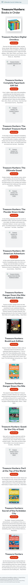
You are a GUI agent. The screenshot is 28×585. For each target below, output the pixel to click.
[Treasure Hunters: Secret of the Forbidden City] (14, 496)
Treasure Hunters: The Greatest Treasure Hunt (14, 127)
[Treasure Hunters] (14, 542)
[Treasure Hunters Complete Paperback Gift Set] (14, 68)
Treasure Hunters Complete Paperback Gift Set (14, 83)
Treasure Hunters (14, 554)
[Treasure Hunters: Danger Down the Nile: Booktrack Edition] (14, 280)
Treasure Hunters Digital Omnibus (14, 38)
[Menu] (2, 2)
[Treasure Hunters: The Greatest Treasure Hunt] (14, 114)
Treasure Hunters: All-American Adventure (14, 252)
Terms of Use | (16, 580)
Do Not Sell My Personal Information (12, 582)
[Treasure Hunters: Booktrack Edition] (14, 326)
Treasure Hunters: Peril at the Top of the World (14, 469)
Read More (17, 57)
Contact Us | (2, 582)
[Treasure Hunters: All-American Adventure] (14, 238)
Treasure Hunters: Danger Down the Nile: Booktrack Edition (14, 295)
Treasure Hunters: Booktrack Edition (14, 339)
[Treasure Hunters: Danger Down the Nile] (14, 371)
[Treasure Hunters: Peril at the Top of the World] (14, 456)
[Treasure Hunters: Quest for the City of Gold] (14, 414)
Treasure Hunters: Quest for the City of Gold (14, 428)
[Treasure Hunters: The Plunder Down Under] (14, 197)
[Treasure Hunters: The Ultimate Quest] (14, 155)
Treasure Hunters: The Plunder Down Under (14, 210)
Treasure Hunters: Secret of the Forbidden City (14, 511)
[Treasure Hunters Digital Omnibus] (14, 24)
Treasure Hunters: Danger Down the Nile (14, 384)
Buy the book (14, 43)
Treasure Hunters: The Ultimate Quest (14, 169)
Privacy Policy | (22, 580)
